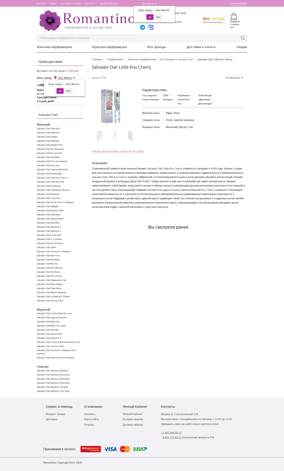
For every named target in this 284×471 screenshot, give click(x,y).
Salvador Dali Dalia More (49, 288)
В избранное (233, 77)
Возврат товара (55, 414)
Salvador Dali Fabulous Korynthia (53, 374)
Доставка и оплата (71, 3)
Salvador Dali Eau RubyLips (50, 148)
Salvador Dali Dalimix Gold (50, 210)
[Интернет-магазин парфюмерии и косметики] (86, 20)
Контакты (89, 3)
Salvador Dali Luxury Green (50, 346)
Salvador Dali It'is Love (48, 165)
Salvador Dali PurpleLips (49, 185)
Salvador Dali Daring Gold (50, 300)
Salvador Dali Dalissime (48, 132)
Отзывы (89, 424)
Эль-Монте (148, 3)
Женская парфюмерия (54, 47)
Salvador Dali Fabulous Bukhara (52, 370)
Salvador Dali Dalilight (48, 206)
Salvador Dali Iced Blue (48, 157)
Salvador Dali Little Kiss (48, 128)
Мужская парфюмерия (109, 47)
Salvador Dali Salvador (48, 329)
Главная (97, 59)
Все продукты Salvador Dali (176, 59)
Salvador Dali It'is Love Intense (52, 161)
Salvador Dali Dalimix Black (50, 218)
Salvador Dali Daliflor (47, 136)
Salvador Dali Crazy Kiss (48, 198)
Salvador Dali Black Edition (50, 284)
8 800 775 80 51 (172, 437)
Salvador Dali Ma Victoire (49, 275)
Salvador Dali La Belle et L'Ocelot (53, 296)
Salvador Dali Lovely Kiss (49, 234)
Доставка (51, 419)
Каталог (41, 3)
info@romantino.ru (109, 3)
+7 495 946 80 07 (171, 432)
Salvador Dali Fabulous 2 (49, 226)
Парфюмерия (115, 59)
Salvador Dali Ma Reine (48, 259)
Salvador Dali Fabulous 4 (49, 337)
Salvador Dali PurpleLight (49, 173)
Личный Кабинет (133, 414)
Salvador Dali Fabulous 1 (49, 230)
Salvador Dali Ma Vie (47, 263)
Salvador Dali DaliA (46, 247)
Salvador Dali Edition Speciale (51, 292)
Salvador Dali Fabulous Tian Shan (53, 390)
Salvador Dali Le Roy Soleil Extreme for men (58, 341)
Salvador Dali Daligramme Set (51, 280)
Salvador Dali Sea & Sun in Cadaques (55, 202)
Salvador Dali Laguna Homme (52, 317)
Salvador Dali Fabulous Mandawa (53, 378)
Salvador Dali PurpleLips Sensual (53, 189)
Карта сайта (91, 419)
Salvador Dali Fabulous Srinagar (52, 386)
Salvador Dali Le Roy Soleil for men (54, 313)
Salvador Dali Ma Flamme (49, 267)
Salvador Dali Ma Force (48, 255)
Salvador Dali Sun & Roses (50, 243)
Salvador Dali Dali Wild (48, 222)
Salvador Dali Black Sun (48, 321)
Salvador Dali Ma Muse (48, 271)
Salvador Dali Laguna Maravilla (52, 169)
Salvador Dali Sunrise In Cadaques (54, 251)
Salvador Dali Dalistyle (48, 140)
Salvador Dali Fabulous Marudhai (53, 382)
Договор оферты (133, 424)
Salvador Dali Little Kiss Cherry (52, 177)
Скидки (53, 3)
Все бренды (156, 47)
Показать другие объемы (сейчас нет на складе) (118, 151)
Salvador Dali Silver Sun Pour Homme (55, 357)
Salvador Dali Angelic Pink (50, 144)
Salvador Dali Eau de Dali (49, 153)
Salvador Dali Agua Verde (49, 333)
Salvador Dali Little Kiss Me (50, 181)
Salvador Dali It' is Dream (49, 239)
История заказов (133, 419)
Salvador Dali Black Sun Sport (51, 325)
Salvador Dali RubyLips (48, 194)
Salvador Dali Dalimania (48, 214)
